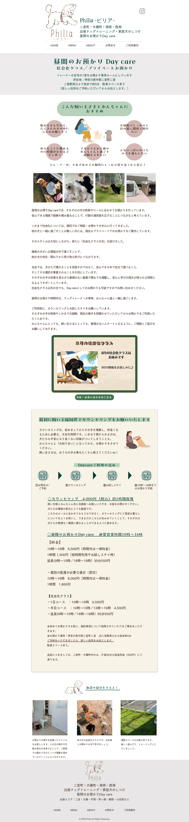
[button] (72, 45)
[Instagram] (142, 11)
